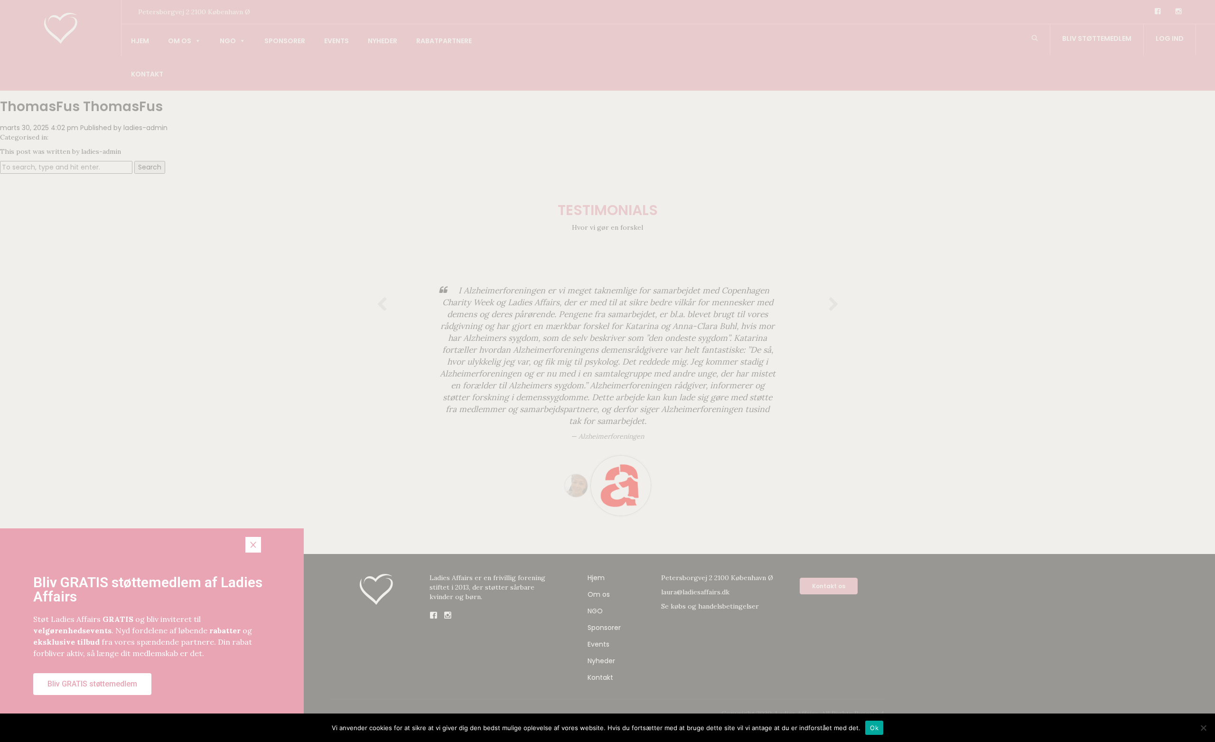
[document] (607, 371)
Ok (874, 727)
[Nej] (1203, 728)
